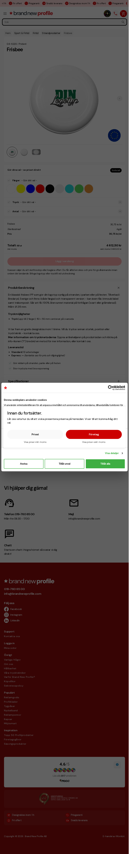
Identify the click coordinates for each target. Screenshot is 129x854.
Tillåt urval (64, 463)
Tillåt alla (105, 463)
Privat (35, 434)
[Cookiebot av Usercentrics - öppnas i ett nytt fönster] (110, 387)
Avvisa (23, 463)
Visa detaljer (112, 453)
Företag (94, 434)
